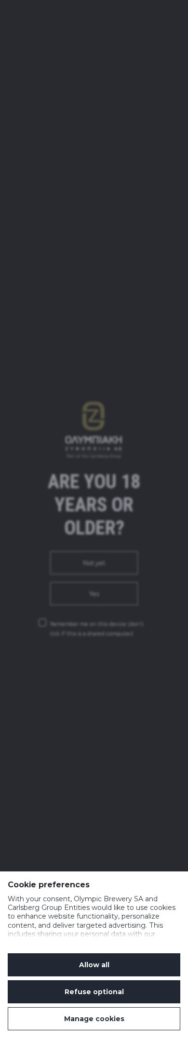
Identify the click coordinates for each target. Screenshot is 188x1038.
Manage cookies (94, 1018)
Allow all (94, 964)
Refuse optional (94, 991)
